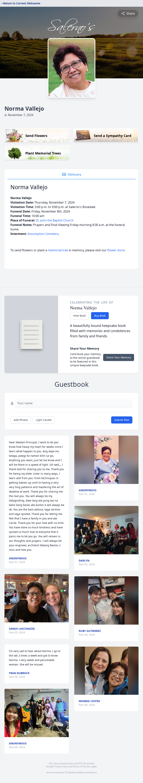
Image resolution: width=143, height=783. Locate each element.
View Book (79, 315)
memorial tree (58, 250)
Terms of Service (81, 766)
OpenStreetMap (75, 772)
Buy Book (100, 315)
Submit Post (121, 420)
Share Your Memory (118, 357)
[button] (36, 598)
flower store (116, 250)
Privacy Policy (61, 766)
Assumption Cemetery (43, 234)
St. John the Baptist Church (55, 220)
